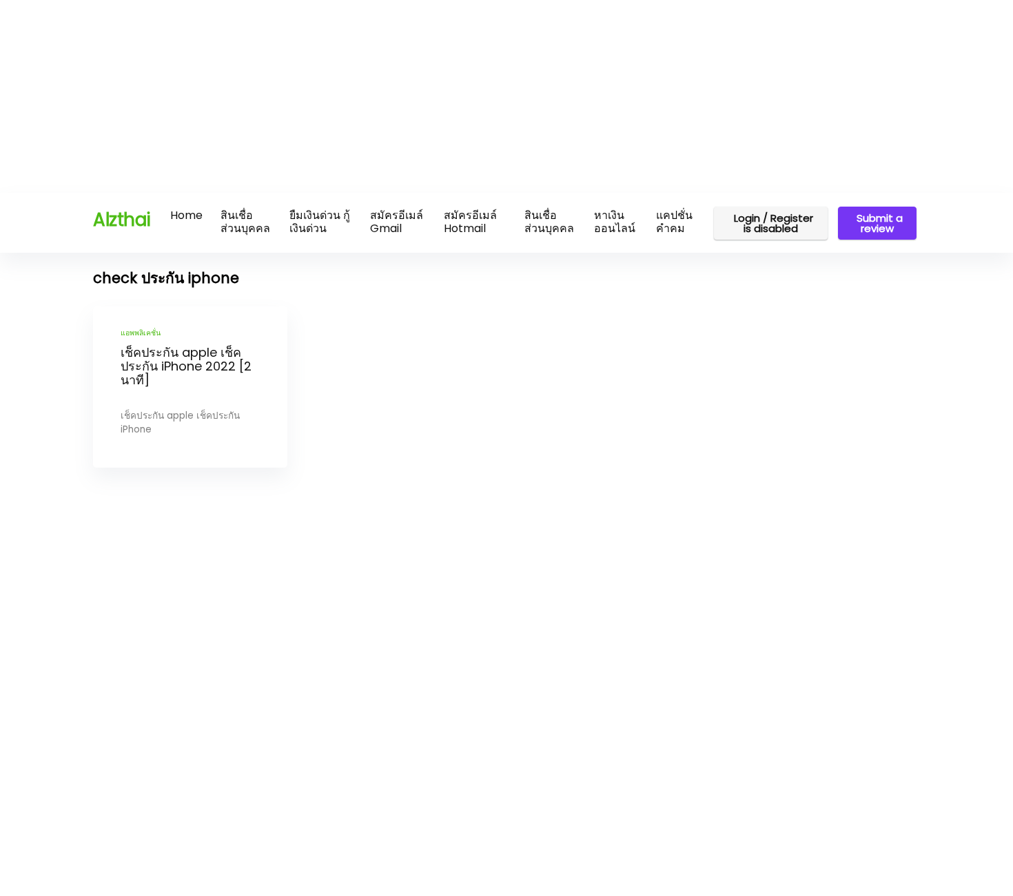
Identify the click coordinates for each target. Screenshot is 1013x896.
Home (186, 215)
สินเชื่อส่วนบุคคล (245, 221)
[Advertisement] (413, 96)
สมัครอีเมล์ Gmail (396, 221)
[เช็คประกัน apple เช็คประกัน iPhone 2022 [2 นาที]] (190, 387)
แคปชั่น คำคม (674, 221)
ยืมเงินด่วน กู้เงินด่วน (319, 221)
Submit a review (880, 223)
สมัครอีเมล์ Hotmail (470, 221)
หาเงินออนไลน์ (614, 221)
